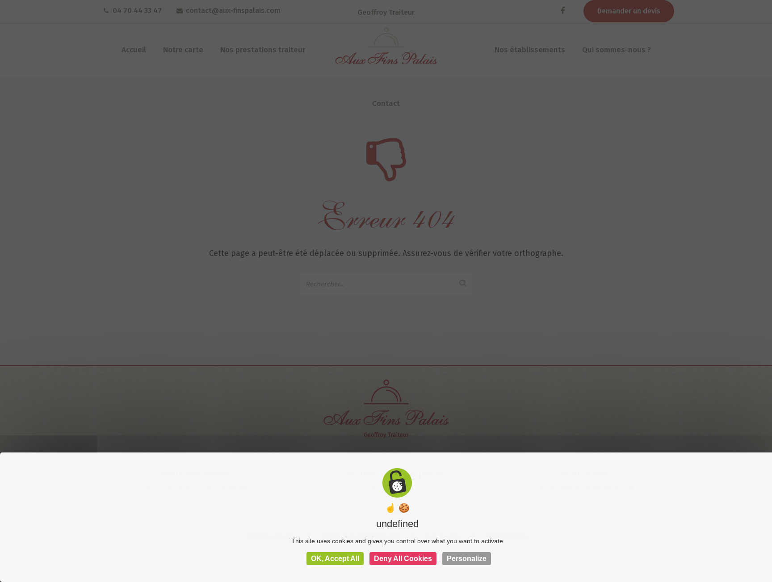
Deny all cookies (403, 558)
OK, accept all (335, 558)
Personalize (467, 558)
